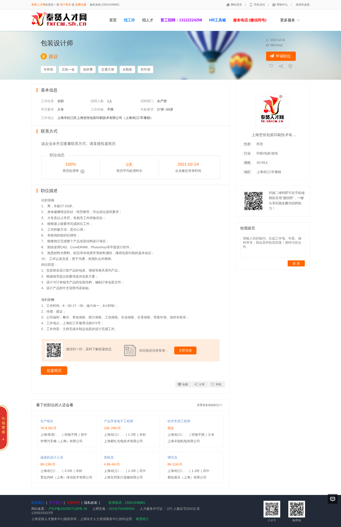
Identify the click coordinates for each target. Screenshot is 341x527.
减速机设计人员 (51, 457)
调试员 (172, 457)
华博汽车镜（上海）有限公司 (61, 441)
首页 (113, 20)
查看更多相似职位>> (209, 405)
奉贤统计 (142, 519)
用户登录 (65, 4)
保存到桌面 (303, 4)
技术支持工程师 (178, 421)
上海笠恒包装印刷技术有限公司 (274, 135)
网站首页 (237, 4)
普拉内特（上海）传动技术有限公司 (66, 477)
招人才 (147, 20)
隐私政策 (90, 502)
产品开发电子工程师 (118, 421)
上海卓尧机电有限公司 (183, 441)
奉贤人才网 (38, 4)
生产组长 (46, 421)
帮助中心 (283, 4)
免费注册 (80, 4)
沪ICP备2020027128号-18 (67, 509)
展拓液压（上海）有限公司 (186, 477)
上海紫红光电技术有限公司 (123, 441)
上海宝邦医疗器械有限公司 (123, 477)
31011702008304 (121, 509)
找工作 (129, 20)
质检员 (109, 457)
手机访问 (260, 4)
